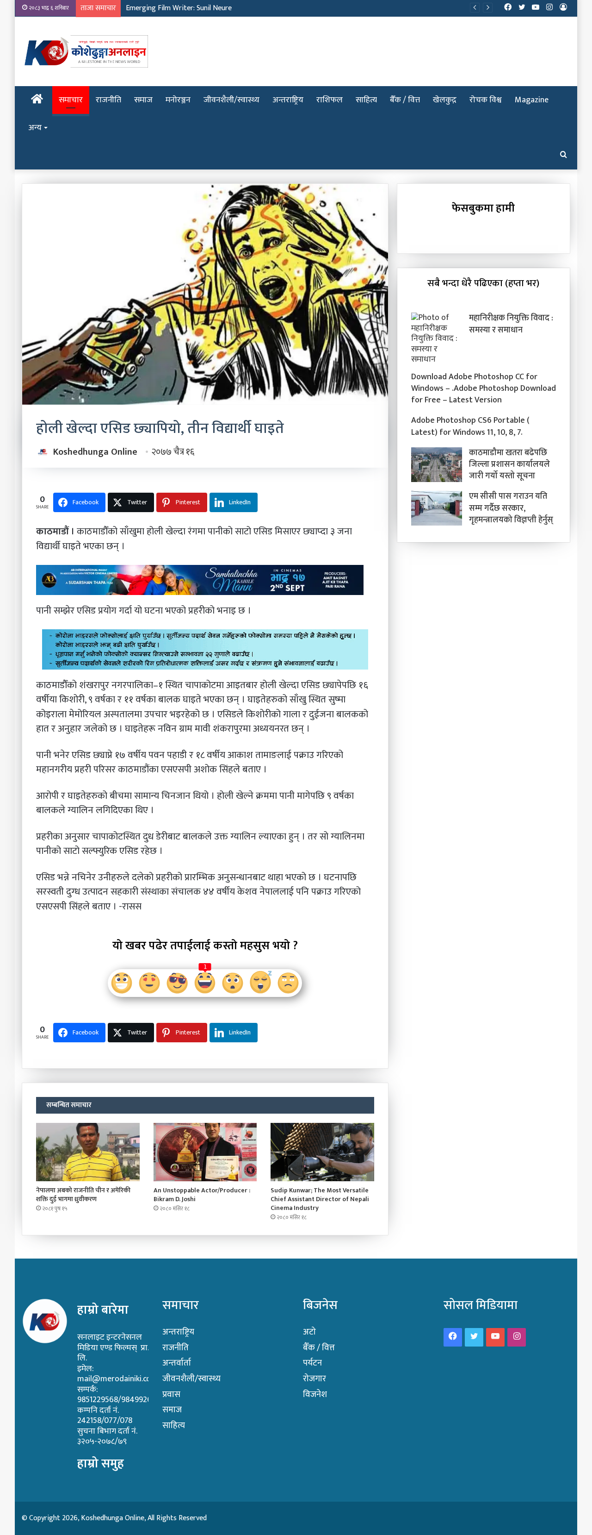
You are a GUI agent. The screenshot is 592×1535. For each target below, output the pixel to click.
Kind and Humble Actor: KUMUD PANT (185, 8)
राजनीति (108, 100)
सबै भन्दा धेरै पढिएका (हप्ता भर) (483, 283)
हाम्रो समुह (100, 1463)
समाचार (71, 100)
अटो (309, 1332)
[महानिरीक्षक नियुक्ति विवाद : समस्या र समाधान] (436, 339)
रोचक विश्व (485, 100)
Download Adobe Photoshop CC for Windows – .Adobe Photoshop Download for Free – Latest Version (483, 388)
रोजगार (314, 1379)
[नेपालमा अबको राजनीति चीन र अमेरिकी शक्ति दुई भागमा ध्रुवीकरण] (88, 1152)
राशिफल (329, 100)
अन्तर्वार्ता (176, 1363)
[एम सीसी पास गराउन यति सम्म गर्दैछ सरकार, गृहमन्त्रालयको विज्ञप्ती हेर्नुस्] (436, 508)
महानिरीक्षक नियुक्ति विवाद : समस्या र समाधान (511, 324)
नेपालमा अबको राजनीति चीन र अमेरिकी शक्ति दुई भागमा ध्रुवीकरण (83, 1194)
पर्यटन (312, 1363)
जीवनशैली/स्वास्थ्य (231, 100)
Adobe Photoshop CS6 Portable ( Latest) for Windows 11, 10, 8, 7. (470, 426)
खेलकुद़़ (444, 100)
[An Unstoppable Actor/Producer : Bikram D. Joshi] (205, 1152)
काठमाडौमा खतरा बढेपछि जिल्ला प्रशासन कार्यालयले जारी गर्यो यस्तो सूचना (509, 464)
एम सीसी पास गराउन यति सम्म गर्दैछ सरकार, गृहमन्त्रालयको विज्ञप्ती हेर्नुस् (511, 507)
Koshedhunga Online (95, 452)
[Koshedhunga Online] (85, 51)
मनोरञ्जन (178, 100)
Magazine (532, 100)
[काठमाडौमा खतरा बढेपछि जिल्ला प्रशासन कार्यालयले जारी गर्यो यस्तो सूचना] (436, 464)
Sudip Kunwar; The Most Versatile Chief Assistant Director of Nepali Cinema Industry (320, 1199)
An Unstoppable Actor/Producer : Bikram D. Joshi (202, 1194)
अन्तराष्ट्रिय (287, 100)
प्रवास (171, 1394)
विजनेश (315, 1394)
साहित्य (366, 100)
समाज (143, 100)
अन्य (35, 128)
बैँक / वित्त (405, 100)
